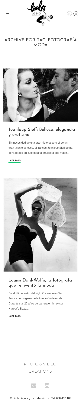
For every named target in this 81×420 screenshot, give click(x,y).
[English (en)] (69, 13)
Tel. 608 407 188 (61, 398)
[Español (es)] (75, 13)
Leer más (14, 160)
